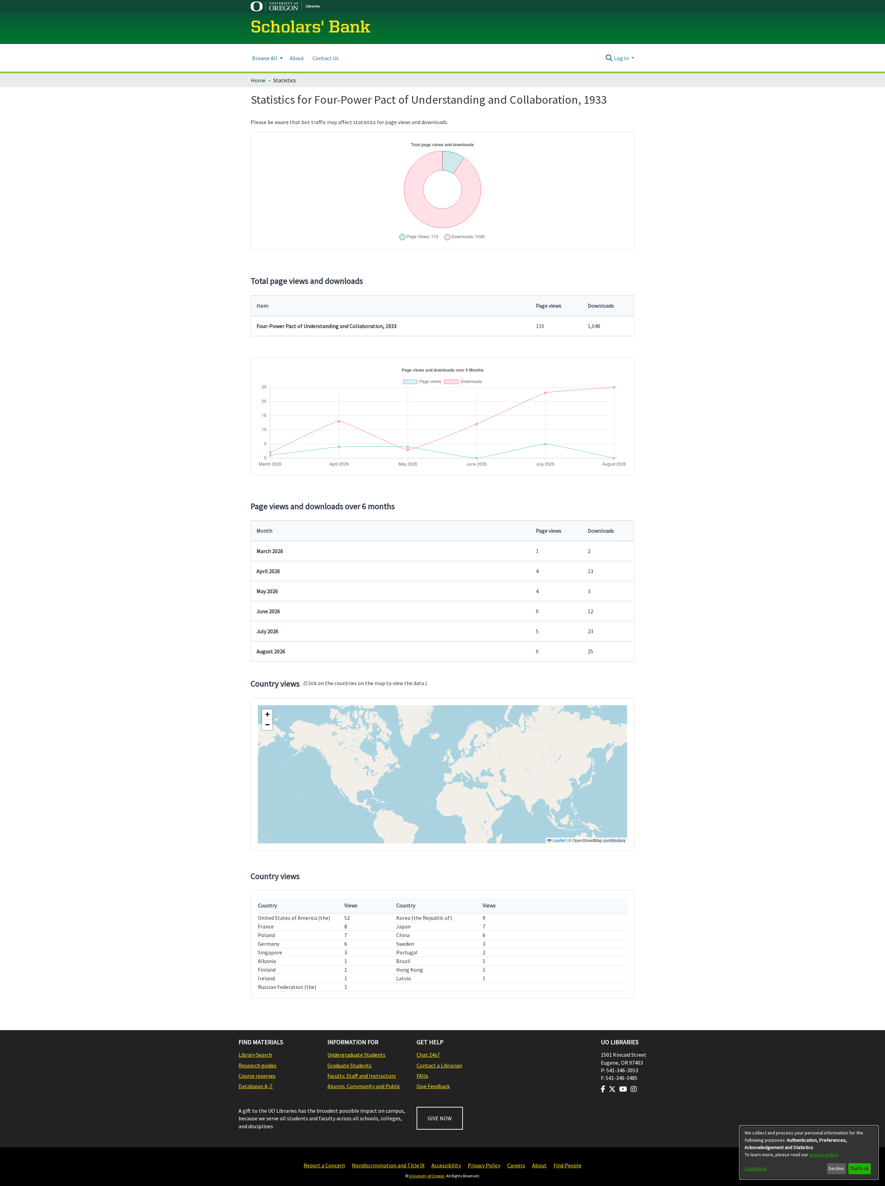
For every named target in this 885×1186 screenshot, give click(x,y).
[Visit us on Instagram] (634, 1089)
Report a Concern (324, 1165)
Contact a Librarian (439, 1065)
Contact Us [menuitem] (326, 58)
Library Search (255, 1054)
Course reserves (257, 1075)
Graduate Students (349, 1065)
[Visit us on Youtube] (623, 1089)
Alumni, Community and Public (363, 1086)
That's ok (859, 1168)
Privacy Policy (484, 1165)
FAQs (422, 1075)
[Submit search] (609, 58)
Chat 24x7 (428, 1054)
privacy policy (823, 1154)
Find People (567, 1165)
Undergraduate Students (356, 1054)
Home (258, 80)
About (539, 1165)
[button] (267, 714)
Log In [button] (622, 58)
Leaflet (558, 840)
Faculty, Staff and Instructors (361, 1075)
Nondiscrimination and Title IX (388, 1165)
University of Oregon (427, 1175)
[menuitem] (267, 58)
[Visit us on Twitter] (612, 1089)
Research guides (258, 1065)
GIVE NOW (440, 1118)
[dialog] (809, 1152)
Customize (756, 1168)
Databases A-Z (256, 1086)
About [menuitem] (297, 58)
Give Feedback (433, 1086)
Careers (516, 1165)
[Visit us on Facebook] (603, 1089)
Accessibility (446, 1165)
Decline (836, 1168)
